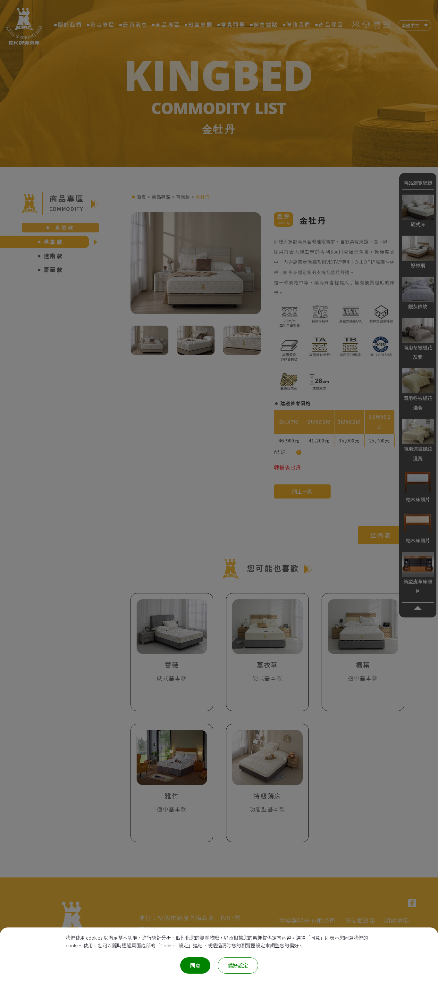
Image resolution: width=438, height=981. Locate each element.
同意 (195, 965)
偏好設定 (238, 965)
